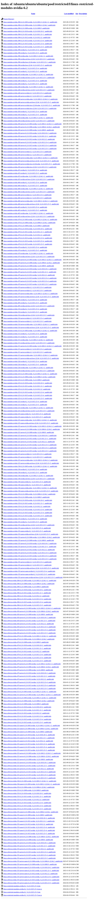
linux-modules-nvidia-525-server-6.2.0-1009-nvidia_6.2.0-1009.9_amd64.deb (29, 432)
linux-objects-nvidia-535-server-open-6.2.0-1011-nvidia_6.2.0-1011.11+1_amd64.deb (31, 870)
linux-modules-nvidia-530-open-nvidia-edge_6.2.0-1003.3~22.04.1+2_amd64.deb (30, 488)
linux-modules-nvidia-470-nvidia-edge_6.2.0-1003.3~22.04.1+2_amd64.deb (28, 253)
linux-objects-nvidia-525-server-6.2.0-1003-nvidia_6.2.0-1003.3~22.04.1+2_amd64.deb (32, 753)
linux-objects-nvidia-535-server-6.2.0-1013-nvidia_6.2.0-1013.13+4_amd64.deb (30, 852)
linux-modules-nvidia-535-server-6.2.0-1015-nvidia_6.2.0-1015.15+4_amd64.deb (30, 556)
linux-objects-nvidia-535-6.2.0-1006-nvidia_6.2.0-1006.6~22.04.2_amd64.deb (29, 787)
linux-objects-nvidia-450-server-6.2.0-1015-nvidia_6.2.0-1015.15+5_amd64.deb (30, 633)
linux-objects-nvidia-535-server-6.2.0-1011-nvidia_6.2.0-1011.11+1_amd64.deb (29, 846)
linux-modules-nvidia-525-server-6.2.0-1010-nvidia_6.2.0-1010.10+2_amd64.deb (30, 435)
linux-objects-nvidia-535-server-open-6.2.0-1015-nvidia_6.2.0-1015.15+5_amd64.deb (31, 883)
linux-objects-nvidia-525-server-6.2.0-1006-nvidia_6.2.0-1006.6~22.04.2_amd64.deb (31, 756)
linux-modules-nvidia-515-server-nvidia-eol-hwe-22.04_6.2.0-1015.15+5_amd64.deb (31, 358)
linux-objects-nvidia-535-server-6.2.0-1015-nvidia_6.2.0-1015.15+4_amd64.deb (30, 855)
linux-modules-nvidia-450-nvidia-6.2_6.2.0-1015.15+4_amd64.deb (25, 111)
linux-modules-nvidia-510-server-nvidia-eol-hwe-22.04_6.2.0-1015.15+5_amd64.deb (31, 327)
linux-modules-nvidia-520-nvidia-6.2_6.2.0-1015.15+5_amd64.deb (25, 364)
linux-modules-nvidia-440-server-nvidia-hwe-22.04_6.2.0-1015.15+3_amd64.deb (30, 108)
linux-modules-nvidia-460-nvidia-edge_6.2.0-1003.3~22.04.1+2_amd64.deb (28, 189)
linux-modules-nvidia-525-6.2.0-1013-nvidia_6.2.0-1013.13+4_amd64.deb (28, 392)
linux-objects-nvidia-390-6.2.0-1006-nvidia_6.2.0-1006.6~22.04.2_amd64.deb (29, 583)
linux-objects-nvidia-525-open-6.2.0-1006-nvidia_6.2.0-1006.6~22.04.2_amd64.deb (31, 728)
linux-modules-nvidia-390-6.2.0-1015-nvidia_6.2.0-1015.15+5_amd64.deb (28, 47)
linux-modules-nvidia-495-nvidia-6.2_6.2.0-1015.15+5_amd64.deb (25, 303)
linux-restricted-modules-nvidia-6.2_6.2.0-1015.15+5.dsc (22, 892)
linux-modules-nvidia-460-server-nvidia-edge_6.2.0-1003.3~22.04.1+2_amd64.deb (31, 201)
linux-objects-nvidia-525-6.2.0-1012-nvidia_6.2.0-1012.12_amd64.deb (26, 713)
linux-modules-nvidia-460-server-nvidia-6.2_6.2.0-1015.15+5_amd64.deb (27, 198)
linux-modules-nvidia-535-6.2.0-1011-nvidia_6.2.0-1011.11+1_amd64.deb (28, 503)
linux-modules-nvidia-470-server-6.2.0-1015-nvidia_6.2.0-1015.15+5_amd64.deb (30, 284)
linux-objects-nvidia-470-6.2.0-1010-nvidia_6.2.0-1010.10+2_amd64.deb (27, 645)
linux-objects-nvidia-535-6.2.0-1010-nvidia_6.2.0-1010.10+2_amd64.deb (27, 793)
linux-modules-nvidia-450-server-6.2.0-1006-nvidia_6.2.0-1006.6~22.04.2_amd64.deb (32, 127)
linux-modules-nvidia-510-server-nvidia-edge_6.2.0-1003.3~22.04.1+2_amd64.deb (31, 324)
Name (33, 14)
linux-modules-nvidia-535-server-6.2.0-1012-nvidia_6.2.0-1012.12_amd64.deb (29, 550)
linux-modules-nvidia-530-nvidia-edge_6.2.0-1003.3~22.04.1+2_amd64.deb (28, 475)
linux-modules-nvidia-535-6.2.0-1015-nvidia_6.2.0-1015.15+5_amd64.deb (28, 516)
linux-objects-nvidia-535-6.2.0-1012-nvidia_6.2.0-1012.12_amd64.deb (26, 799)
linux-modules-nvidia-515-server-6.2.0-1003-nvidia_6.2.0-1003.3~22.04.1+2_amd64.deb (33, 346)
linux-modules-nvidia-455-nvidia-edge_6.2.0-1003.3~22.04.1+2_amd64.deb (28, 176)
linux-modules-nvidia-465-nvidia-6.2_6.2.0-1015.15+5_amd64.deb (25, 210)
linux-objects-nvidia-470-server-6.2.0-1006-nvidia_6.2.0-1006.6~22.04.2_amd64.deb (31, 667)
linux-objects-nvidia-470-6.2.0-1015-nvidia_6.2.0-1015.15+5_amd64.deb (27, 661)
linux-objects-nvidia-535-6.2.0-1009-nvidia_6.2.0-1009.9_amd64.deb (26, 790)
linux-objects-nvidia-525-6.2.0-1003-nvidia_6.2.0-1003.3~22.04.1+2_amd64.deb (30, 698)
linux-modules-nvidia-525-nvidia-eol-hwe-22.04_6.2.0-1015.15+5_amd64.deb (29, 411)
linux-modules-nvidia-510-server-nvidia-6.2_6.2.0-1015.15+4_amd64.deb (27, 318)
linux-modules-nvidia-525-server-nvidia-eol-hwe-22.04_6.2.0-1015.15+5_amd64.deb (31, 463)
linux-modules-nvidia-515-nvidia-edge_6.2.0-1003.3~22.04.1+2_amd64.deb (28, 340)
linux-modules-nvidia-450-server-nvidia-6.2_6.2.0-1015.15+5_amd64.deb (27, 155)
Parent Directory (9, 19)
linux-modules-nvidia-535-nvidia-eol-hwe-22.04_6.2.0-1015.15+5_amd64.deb (29, 525)
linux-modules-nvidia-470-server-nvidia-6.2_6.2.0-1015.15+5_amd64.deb (27, 290)
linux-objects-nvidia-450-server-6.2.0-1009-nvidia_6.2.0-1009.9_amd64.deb (28, 614)
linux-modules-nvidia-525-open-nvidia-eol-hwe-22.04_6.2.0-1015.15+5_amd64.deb (31, 423)
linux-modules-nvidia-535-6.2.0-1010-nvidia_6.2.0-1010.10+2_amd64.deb (28, 500)
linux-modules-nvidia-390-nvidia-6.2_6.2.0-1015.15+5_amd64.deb (25, 53)
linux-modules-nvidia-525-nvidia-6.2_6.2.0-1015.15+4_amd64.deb (25, 401)
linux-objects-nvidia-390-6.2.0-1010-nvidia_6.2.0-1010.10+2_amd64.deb (27, 590)
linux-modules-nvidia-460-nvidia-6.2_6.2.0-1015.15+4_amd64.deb (25, 182)
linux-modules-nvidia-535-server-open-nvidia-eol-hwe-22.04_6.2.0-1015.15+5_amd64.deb (33, 577)
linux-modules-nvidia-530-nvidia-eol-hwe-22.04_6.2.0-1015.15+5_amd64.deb (29, 479)
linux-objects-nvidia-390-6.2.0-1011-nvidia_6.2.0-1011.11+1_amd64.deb (27, 593)
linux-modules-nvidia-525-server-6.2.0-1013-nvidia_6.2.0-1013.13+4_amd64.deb (30, 445)
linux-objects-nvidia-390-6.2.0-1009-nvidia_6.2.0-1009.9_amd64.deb (26, 587)
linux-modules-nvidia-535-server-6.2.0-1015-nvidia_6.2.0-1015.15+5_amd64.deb (30, 559)
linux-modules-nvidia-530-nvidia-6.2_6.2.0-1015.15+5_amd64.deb (25, 472)
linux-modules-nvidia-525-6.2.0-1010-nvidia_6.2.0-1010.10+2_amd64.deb (28, 383)
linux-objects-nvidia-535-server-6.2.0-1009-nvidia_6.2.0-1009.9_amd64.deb (28, 840)
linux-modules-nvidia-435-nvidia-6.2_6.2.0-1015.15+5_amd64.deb (25, 71)
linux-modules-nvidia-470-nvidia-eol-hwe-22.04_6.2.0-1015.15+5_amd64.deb (29, 256)
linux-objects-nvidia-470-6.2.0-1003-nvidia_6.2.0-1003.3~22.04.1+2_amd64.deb (30, 636)
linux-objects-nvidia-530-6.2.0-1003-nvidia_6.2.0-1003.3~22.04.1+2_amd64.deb (30, 781)
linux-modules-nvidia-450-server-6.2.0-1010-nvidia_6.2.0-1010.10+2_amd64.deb (30, 133)
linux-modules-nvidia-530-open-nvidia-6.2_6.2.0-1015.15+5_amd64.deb (27, 485)
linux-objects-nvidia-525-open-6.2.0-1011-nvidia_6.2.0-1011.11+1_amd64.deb (29, 738)
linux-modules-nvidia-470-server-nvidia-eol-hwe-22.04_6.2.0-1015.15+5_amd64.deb (31, 297)
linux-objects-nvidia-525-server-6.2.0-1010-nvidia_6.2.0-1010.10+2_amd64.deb (30, 762)
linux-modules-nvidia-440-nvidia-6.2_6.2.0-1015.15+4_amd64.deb (25, 81)
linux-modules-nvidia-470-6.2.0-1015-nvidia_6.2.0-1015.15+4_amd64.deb (28, 241)
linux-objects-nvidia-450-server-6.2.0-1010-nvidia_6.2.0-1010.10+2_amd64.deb (30, 617)
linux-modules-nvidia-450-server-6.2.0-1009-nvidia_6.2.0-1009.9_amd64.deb (29, 130)
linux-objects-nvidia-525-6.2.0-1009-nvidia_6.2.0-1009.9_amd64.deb (26, 704)
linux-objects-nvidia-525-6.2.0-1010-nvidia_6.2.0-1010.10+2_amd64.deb (27, 707)
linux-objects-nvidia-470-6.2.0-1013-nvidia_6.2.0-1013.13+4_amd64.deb (27, 654)
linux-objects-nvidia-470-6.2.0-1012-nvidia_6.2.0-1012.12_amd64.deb (26, 651)
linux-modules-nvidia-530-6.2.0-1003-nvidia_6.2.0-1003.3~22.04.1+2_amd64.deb (30, 466)
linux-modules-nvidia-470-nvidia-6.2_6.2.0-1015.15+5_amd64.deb (25, 250)
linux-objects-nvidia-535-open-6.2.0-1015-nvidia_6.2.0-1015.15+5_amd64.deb (29, 833)
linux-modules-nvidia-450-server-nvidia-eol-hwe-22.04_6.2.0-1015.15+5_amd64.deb (31, 161)
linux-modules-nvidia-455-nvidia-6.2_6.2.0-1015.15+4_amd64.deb (25, 170)
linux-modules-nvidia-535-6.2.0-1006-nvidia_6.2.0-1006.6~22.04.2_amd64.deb (29, 494)
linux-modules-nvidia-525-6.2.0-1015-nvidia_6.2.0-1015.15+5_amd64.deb (28, 398)
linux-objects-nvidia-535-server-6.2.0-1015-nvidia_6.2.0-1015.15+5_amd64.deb (30, 858)
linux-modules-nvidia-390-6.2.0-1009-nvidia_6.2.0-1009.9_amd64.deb (27, 28)
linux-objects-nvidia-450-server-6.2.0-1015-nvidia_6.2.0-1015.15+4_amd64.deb (30, 630)
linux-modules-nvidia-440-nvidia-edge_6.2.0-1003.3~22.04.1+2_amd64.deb (28, 87)
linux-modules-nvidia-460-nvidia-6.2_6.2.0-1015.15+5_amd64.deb (25, 185)
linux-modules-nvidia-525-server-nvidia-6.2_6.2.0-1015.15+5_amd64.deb (27, 457)
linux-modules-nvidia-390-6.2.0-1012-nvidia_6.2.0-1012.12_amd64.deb (27, 37)
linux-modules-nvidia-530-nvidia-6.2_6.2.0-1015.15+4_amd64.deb (25, 469)
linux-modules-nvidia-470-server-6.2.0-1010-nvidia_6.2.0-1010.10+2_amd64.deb (30, 269)
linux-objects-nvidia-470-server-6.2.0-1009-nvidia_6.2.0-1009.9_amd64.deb (28, 670)
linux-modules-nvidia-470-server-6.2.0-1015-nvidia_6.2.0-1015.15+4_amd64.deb (30, 281)
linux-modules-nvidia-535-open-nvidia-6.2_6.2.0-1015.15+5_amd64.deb (27, 531)
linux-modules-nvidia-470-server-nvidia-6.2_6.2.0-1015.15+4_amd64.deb (27, 287)
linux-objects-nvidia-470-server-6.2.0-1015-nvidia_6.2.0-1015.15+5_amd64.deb (30, 688)
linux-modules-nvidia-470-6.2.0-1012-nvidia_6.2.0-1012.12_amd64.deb (27, 235)
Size (76, 14)
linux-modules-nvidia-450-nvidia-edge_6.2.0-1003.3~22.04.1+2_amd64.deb (28, 118)
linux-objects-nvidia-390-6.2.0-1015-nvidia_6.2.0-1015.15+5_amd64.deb (27, 605)
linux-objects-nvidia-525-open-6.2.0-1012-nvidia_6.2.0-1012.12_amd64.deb (28, 741)
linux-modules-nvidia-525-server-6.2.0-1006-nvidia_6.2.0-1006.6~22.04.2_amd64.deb (32, 429)
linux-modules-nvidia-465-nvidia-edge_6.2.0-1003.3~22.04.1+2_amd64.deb (28, 213)
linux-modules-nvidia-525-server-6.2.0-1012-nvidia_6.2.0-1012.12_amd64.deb (29, 442)
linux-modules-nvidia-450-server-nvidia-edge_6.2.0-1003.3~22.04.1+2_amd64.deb (31, 158)
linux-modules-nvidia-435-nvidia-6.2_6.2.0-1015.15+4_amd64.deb (25, 68)
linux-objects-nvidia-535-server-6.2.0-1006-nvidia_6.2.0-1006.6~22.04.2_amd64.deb (31, 836)
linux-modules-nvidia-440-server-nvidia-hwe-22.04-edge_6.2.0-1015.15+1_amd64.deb (32, 105)
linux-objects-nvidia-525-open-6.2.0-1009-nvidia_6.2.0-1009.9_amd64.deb (28, 732)
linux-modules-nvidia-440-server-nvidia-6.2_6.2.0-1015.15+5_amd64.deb (27, 96)
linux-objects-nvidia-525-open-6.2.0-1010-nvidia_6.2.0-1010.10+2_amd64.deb (29, 735)
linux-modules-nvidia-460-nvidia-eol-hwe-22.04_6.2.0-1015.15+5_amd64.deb (29, 192)
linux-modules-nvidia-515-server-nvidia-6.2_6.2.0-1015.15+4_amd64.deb (27, 349)
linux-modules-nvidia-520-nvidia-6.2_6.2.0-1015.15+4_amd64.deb (25, 361)
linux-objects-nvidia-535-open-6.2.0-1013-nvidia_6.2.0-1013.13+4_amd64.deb (29, 827)
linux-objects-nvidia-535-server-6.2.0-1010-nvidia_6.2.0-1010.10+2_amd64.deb (30, 843)
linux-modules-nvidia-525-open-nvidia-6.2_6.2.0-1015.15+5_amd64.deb (27, 417)
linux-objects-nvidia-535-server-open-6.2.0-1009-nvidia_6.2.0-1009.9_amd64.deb (30, 864)
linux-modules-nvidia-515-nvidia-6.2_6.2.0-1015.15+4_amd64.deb (25, 334)
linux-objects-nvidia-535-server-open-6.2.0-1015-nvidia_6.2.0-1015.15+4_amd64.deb (31, 880)
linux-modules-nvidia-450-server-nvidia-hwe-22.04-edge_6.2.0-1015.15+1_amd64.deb (32, 164)
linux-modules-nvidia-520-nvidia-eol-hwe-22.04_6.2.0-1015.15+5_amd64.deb (29, 371)
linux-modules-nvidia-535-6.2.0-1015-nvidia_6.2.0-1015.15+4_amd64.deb (28, 513)
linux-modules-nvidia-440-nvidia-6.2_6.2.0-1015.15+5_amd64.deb (25, 84)
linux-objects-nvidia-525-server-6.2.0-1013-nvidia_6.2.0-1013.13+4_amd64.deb (30, 772)
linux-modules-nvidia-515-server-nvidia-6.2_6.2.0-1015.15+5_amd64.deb (27, 352)
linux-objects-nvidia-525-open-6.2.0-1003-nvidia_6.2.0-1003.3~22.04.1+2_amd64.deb (32, 725)
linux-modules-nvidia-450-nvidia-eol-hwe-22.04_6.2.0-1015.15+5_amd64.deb (29, 121)
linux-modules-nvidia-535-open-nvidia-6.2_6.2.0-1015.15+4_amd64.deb (27, 528)
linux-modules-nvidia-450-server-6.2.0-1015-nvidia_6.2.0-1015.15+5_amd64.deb (30, 148)
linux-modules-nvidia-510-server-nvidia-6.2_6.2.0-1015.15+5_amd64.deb (27, 321)
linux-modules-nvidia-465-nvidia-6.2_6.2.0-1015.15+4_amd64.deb (25, 207)
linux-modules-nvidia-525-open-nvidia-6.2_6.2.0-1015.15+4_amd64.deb (27, 414)
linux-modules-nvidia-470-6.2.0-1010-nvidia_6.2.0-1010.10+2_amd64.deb (28, 229)
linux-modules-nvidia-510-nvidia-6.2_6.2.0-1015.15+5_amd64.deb (25, 312)
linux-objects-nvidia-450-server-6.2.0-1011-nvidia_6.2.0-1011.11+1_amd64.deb (29, 620)
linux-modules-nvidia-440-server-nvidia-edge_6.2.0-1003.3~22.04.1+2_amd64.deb (31, 99)
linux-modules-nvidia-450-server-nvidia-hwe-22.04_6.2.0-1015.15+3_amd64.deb (30, 167)
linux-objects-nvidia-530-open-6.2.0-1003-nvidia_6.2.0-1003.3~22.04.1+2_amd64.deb (32, 784)
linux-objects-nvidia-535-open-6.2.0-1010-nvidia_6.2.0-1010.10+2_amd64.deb (29, 818)
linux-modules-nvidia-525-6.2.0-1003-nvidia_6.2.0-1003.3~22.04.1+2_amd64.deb (30, 374)
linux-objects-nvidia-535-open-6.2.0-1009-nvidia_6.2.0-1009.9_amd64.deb (28, 815)
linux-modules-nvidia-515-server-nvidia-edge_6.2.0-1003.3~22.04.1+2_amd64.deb (31, 355)
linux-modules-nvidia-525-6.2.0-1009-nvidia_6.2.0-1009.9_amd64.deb (27, 380)
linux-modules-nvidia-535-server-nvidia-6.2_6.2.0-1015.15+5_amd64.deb (27, 565)
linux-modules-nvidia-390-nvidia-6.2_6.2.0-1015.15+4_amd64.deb (25, 50)
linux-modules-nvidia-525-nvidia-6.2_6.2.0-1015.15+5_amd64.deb (25, 405)
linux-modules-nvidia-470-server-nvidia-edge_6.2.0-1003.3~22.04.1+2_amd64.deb (31, 293)
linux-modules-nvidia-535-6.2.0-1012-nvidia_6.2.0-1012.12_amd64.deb (27, 506)
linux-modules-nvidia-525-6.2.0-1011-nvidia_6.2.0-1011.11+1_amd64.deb (28, 386)
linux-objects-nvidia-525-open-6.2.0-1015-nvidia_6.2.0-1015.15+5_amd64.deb (29, 750)
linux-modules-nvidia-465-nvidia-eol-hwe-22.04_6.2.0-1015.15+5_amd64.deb (29, 216)
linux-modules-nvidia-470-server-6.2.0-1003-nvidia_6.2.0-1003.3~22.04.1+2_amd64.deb (33, 260)
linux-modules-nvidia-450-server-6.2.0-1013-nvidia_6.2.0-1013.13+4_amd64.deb (30, 142)
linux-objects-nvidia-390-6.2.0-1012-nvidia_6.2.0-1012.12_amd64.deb (26, 596)
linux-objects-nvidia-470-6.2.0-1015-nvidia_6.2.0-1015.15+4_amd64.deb (27, 658)
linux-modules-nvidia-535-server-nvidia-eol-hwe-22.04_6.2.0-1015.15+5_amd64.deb (31, 568)
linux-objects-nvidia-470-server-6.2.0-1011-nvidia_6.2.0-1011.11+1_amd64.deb (29, 676)
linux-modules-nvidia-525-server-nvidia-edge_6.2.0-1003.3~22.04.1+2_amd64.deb (31, 460)
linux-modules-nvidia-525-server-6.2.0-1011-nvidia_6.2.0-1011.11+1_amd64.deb (30, 438)
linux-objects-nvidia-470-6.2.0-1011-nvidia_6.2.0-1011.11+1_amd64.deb (27, 648)
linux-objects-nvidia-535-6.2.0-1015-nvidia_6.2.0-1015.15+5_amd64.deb (27, 809)
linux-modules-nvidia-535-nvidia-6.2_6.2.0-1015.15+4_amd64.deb (25, 519)
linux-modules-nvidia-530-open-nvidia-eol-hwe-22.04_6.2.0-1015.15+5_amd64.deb (31, 491)
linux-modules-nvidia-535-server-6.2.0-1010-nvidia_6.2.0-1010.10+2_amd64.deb (30, 543)
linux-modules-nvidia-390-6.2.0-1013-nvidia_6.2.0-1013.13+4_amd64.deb (28, 40)
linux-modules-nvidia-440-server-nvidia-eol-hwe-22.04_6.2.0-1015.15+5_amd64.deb (31, 102)
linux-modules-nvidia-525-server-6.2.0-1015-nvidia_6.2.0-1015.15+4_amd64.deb (30, 448)
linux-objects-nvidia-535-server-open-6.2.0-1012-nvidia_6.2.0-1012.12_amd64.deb (31, 873)
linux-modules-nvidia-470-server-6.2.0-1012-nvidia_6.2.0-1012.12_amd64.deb (29, 275)
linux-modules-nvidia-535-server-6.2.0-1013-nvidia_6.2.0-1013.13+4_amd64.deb (30, 553)
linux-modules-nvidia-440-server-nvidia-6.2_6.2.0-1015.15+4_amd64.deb (27, 93)
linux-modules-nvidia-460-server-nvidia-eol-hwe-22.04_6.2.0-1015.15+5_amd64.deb (31, 204)
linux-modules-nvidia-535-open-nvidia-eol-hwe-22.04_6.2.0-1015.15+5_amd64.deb (31, 534)
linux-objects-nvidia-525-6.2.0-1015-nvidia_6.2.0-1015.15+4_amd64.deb (27, 719)
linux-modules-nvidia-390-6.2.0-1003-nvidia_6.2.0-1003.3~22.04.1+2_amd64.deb (30, 22)
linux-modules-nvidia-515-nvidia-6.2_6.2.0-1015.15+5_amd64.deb (25, 337)
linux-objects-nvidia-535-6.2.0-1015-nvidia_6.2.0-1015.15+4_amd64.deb (27, 806)
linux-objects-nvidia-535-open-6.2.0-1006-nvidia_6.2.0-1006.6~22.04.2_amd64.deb (31, 812)
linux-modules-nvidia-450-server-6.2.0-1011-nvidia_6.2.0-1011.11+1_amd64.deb (30, 136)
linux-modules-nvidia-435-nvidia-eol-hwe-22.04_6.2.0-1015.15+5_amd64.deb (29, 77)
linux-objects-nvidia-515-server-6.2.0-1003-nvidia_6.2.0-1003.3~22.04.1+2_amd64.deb (32, 695)
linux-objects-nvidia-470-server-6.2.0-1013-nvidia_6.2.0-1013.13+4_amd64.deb (30, 682)
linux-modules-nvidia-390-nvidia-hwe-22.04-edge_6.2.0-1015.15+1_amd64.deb (30, 62)
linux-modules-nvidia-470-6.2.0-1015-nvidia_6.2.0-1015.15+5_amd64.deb (28, 244)
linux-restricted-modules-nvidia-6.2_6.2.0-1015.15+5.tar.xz (23, 895)
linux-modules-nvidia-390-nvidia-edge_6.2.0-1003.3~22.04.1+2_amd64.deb (28, 56)
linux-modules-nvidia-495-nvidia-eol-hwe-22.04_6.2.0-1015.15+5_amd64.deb (29, 306)
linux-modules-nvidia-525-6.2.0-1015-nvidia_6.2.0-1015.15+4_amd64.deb (28, 395)
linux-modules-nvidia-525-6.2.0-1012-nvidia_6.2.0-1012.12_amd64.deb (27, 389)
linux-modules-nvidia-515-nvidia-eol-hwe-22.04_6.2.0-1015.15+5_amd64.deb (29, 343)
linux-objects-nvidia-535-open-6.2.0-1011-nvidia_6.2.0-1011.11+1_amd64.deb (29, 821)
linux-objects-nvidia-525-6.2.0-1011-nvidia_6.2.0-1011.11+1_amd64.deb (27, 710)
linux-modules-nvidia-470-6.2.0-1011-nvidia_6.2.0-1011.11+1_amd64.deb (28, 232)
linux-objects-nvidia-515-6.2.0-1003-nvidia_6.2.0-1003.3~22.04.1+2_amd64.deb (30, 691)
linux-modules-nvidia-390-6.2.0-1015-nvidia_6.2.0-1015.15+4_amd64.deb (28, 44)
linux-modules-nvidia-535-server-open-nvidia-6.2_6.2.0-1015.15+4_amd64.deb (29, 571)
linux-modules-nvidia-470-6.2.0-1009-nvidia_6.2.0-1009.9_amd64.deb (27, 226)
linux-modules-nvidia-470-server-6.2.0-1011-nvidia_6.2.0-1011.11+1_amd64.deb (30, 272)
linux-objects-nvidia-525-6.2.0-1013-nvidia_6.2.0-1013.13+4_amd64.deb (27, 716)
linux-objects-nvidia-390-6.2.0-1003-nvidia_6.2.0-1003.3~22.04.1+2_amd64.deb (30, 580)
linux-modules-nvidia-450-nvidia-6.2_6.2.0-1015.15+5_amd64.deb (25, 114)
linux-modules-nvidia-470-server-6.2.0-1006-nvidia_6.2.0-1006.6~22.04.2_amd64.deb (32, 263)
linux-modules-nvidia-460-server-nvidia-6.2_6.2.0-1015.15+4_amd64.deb (27, 195)
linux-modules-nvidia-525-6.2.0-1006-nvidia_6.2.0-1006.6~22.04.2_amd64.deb (29, 377)
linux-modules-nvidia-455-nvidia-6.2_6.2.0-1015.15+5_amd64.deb (25, 173)
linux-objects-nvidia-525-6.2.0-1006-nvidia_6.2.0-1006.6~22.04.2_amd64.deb (29, 701)
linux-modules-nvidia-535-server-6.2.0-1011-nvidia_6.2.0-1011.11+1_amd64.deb (30, 546)
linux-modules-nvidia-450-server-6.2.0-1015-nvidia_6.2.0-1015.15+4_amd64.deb (30, 145)
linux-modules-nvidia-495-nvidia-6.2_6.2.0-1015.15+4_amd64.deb (25, 300)
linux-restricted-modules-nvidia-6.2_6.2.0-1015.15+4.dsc (22, 886)
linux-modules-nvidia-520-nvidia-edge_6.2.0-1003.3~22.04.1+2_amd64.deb (28, 367)
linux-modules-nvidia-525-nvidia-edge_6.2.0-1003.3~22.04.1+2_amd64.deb (28, 408)
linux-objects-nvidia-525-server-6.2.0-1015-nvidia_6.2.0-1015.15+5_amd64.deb (30, 778)
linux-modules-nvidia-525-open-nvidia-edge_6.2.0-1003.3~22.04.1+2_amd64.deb (30, 420)
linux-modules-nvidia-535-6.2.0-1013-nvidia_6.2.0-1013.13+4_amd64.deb (28, 509)
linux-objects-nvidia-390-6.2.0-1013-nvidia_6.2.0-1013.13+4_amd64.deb (27, 599)
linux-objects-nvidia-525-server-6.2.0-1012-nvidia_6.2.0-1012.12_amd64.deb (29, 769)
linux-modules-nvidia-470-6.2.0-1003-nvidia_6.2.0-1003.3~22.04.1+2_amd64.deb (30, 219)
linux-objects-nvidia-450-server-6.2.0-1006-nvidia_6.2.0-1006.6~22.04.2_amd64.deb (31, 611)
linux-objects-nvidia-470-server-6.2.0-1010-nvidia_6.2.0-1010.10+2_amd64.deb (30, 673)
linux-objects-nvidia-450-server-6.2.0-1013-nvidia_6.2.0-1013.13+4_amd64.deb (30, 627)
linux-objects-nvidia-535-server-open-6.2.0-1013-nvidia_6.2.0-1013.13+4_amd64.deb (31, 877)
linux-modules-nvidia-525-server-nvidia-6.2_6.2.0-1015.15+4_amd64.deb (27, 454)
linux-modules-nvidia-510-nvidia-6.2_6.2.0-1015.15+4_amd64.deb (25, 309)
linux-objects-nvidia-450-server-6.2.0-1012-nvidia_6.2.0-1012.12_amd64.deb (29, 624)
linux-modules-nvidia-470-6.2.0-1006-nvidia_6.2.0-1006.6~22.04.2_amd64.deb (29, 222)
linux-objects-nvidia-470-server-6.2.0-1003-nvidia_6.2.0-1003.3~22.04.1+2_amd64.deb (32, 664)
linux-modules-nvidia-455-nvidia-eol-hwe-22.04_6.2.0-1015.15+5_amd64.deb (29, 179)
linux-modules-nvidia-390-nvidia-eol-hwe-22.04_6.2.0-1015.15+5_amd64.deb (29, 59)
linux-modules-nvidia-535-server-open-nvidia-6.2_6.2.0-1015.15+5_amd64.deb (29, 574)
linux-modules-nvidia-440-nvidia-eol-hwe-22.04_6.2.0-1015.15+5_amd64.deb (29, 90)
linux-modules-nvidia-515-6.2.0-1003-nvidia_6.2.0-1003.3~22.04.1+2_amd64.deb (30, 330)
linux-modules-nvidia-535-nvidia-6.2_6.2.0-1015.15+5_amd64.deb (25, 522)
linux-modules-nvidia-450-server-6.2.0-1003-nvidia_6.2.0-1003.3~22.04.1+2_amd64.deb (33, 124)
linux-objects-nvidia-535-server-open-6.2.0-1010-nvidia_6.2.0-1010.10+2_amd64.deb (31, 867)
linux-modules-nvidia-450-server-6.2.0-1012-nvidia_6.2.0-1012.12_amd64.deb (29, 139)
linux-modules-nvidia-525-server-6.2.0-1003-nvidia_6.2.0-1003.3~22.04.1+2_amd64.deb (33, 426)
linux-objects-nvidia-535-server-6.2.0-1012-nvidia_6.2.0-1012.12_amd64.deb (29, 849)
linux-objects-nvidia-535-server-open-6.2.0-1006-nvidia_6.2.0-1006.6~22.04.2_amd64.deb (33, 861)
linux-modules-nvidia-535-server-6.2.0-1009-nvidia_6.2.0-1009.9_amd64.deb (29, 540)
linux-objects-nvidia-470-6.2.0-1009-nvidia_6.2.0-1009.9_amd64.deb (26, 642)
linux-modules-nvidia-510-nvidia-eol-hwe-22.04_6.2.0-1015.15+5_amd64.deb (29, 315)
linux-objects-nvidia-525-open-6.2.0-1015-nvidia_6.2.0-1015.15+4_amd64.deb (29, 747)
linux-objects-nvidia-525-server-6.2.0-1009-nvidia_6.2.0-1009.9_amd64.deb (28, 759)
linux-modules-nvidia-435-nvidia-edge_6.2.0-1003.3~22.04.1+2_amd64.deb (28, 74)
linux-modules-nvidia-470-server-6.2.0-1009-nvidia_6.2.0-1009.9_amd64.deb (29, 266)
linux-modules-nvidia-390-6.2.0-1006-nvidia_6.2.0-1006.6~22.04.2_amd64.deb (29, 25)
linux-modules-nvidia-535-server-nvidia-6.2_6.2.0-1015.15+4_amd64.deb (27, 562)
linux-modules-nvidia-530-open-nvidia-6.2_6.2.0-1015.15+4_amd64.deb (27, 482)
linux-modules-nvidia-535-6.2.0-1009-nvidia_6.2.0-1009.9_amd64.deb (27, 497)
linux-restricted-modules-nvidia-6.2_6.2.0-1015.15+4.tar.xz (23, 889)
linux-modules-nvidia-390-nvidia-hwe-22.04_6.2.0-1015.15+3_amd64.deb (28, 65)
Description (83, 14)
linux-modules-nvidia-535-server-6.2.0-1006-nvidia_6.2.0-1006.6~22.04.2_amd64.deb (32, 537)
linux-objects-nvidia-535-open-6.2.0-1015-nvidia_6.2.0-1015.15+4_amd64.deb (29, 830)
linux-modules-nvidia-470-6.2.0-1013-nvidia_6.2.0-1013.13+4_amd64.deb (28, 238)
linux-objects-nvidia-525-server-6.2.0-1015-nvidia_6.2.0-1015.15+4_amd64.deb (30, 775)
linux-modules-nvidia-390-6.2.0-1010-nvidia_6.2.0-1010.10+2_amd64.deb (28, 31)
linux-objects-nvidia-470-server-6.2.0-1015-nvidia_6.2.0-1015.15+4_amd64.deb (30, 685)
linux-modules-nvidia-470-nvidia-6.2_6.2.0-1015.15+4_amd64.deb (25, 247)
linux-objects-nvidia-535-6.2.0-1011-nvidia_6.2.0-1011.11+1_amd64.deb (27, 796)
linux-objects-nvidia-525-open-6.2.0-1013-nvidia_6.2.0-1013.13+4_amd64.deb (29, 744)
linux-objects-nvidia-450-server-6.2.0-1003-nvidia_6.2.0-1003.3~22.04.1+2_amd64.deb (32, 608)
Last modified (69, 14)
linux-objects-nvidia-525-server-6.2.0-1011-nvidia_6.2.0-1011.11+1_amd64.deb (29, 766)
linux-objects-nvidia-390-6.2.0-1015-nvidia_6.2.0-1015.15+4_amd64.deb (27, 602)
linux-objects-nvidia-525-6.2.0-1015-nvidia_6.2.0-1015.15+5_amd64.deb (27, 722)
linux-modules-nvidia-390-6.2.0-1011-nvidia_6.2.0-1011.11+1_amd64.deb (28, 34)
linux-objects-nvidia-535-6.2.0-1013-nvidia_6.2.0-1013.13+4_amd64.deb (27, 803)
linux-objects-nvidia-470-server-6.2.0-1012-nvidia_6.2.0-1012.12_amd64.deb (29, 679)
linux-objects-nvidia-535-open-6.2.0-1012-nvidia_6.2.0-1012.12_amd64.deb (28, 824)
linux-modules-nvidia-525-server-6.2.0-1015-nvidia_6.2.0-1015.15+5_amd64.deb (30, 451)
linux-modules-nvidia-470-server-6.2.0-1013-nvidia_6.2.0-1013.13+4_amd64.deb (30, 278)
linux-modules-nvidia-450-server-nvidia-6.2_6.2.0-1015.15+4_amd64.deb (27, 152)
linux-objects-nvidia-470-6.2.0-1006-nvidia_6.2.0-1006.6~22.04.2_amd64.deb (29, 639)
